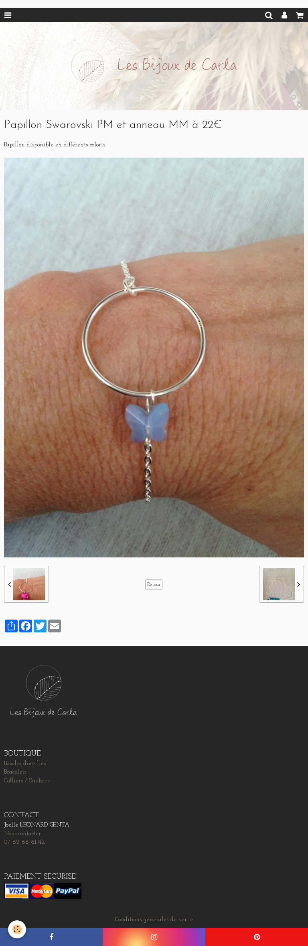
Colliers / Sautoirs (26, 781)
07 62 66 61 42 (24, 842)
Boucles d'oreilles (25, 764)
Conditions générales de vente (154, 920)
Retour (153, 584)
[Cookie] (17, 929)
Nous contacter (22, 834)
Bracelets (15, 772)
